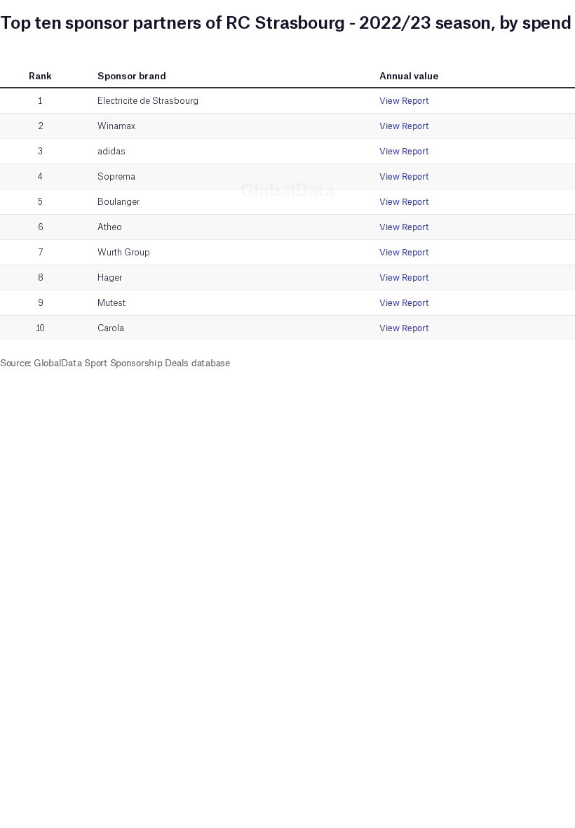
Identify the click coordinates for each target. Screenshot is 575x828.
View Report (403, 100)
